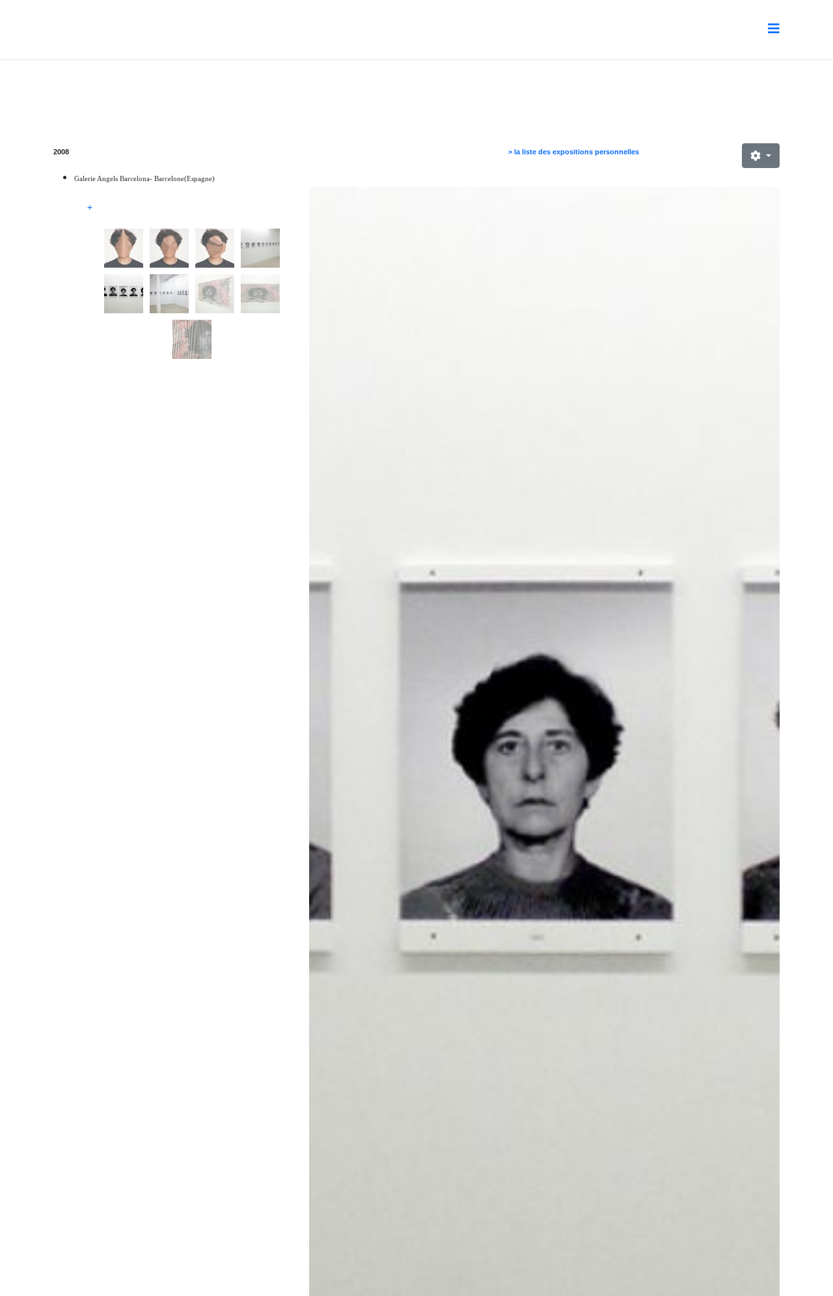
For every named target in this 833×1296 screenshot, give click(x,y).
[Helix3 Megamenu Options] (774, 28)
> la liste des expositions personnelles (573, 152)
